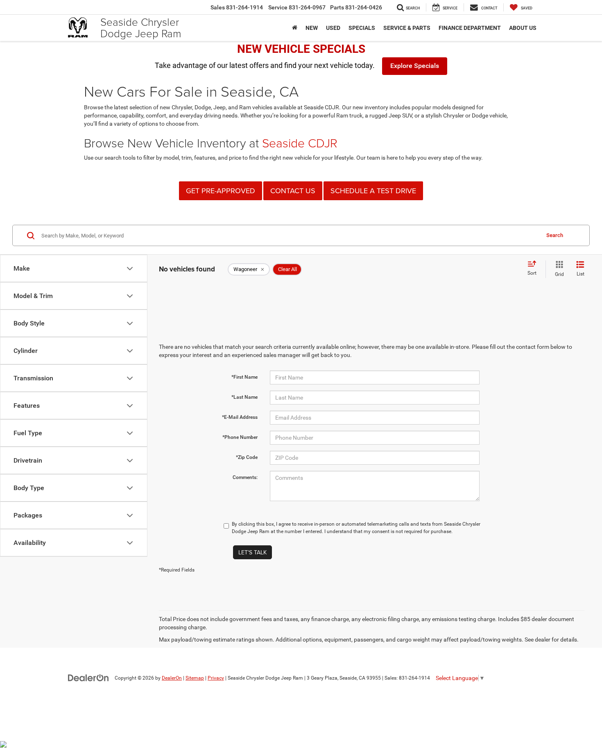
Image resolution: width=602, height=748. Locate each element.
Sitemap (195, 678)
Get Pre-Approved (220, 190)
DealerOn (172, 678)
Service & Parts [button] (406, 28)
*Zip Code (247, 457)
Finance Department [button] (470, 28)
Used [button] (333, 28)
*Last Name (244, 397)
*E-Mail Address (240, 417)
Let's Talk (252, 552)
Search (554, 235)
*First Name (244, 377)
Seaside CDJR (299, 142)
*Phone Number (240, 437)
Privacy (216, 678)
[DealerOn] (88, 677)
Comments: (245, 477)
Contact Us (292, 190)
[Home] (294, 28)
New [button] (312, 28)
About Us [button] (522, 28)
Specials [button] (362, 28)
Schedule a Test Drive (373, 190)
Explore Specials (414, 66)
